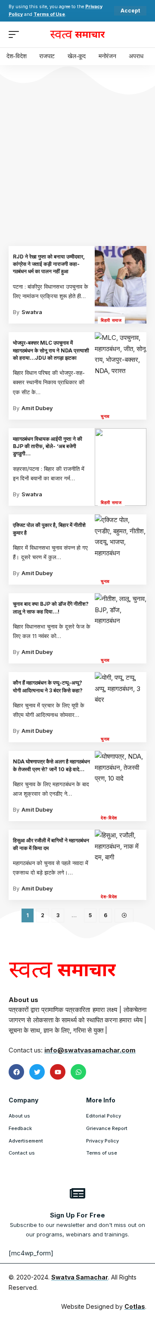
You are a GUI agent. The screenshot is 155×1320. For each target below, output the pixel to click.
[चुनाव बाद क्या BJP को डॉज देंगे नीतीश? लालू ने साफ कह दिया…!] (120, 628)
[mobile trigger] (16, 34)
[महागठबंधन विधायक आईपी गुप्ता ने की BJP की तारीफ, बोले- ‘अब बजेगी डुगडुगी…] (120, 467)
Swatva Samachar (79, 1277)
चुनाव (105, 416)
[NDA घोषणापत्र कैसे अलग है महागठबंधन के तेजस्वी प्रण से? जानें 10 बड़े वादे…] (120, 786)
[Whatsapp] (78, 1072)
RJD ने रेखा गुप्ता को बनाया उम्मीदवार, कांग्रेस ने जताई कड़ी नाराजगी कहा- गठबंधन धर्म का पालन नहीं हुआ (49, 264)
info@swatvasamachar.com (90, 1050)
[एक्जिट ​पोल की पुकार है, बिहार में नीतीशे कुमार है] (120, 549)
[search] (139, 34)
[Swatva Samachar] (77, 34)
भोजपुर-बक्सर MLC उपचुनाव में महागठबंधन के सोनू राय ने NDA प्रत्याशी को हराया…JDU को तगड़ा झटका (51, 350)
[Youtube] (57, 1072)
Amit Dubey (37, 408)
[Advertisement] (77, 164)
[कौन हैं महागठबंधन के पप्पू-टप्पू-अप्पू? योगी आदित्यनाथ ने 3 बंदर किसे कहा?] (120, 707)
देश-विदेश (109, 817)
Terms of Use (49, 14)
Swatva (32, 311)
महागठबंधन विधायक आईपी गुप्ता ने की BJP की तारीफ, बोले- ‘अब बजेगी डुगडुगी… (47, 446)
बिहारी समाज (111, 320)
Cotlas (134, 1306)
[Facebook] (16, 1072)
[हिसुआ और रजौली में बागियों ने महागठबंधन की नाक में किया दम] (120, 865)
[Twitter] (37, 1072)
